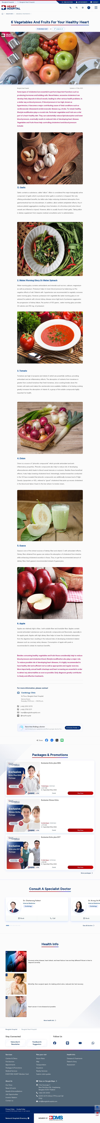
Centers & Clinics (11, 1058)
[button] (71, 7)
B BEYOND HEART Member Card (17, 1074)
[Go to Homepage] (11, 7)
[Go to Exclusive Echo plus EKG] (23, 778)
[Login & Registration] (83, 7)
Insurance (39, 1068)
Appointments (10, 1065)
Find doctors (10, 1062)
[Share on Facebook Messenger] (51, 740)
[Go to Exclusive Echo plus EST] (23, 852)
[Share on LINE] (62, 740)
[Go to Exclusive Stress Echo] (23, 815)
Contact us (9, 1101)
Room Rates (40, 1058)
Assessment (71, 1065)
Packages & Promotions (14, 1068)
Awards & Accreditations (14, 1091)
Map (37, 1062)
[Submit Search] (50, 2)
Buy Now (80, 793)
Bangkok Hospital (11, 1029)
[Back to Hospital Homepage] (2, 14)
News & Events (11, 1088)
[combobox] (34, 2)
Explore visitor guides (43, 1074)
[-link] (54, 1043)
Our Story (9, 1085)
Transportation (41, 1065)
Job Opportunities (12, 1094)
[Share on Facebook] (46, 740)
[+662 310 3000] (71, 7)
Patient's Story (72, 1062)
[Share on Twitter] (57, 740)
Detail (54, 793)
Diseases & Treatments (74, 1058)
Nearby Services (41, 1071)
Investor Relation (11, 1097)
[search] (77, 7)
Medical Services (11, 1071)
